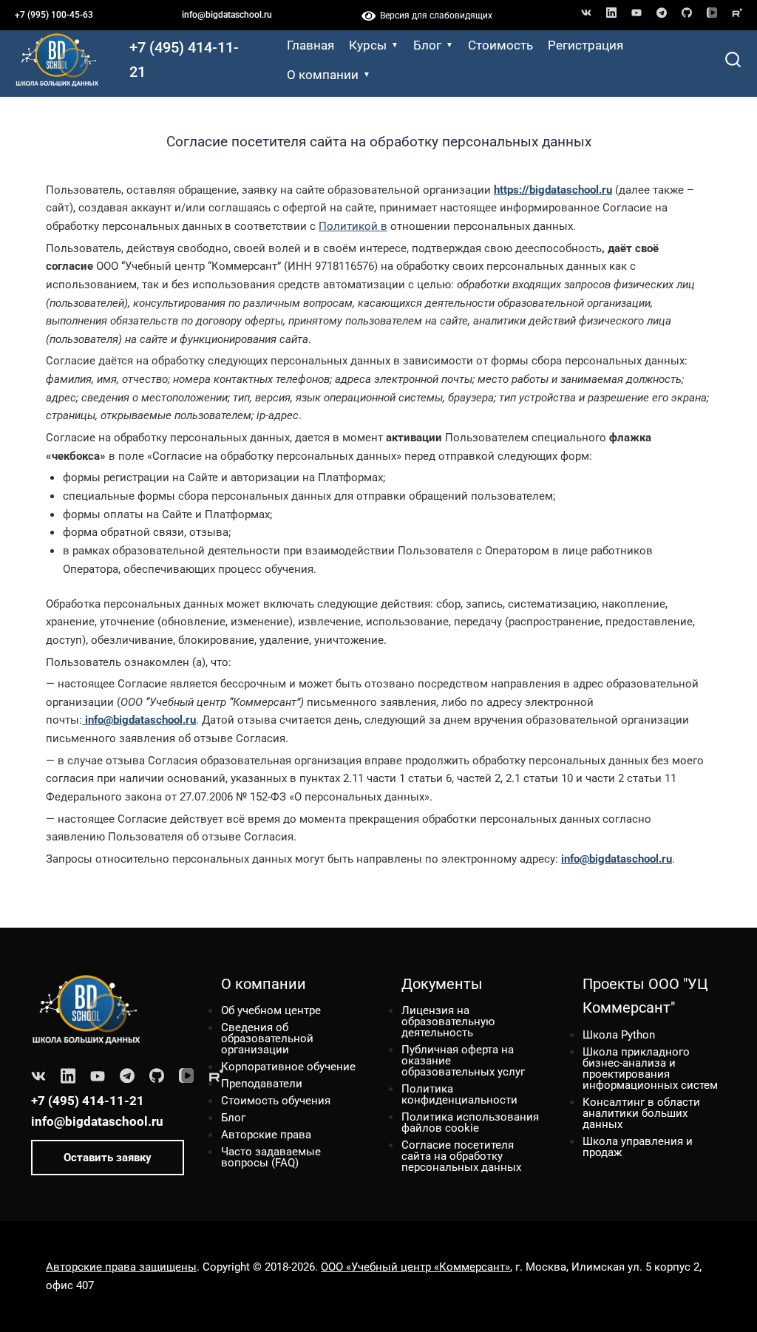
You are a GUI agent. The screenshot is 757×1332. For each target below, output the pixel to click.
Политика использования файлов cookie (470, 1122)
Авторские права (266, 1134)
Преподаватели (261, 1083)
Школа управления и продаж (638, 1147)
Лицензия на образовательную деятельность (448, 1021)
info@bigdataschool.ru (227, 15)
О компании (323, 74)
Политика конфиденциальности (459, 1094)
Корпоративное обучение (288, 1066)
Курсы (368, 45)
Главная (310, 45)
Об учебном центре (271, 1010)
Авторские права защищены (121, 1267)
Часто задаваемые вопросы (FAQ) (271, 1157)
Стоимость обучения (275, 1100)
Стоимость (500, 45)
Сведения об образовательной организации (267, 1038)
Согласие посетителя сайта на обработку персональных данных (461, 1156)
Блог (427, 45)
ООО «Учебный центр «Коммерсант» (415, 1267)
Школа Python (619, 1035)
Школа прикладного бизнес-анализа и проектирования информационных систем (650, 1068)
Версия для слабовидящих (434, 15)
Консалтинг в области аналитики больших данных (641, 1113)
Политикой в (353, 226)
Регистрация (585, 45)
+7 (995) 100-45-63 (54, 15)
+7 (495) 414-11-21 (184, 59)
